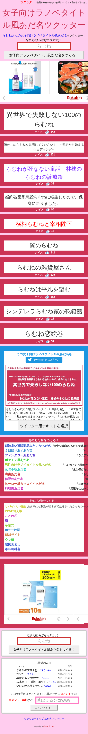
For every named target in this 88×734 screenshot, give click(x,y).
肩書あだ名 (12, 474)
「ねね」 (45, 678)
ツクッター (27, 2)
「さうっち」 (45, 670)
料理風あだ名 (14, 488)
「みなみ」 (48, 686)
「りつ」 (53, 682)
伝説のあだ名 (14, 479)
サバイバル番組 (15, 506)
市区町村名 (12, 549)
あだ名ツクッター (54, 718)
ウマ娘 (9, 539)
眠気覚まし (12, 544)
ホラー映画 (12, 530)
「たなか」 (31, 674)
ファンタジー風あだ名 (20, 455)
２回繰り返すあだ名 (19, 450)
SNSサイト (12, 534)
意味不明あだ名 (15, 469)
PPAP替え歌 (13, 511)
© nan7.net (48, 726)
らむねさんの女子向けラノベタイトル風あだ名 (34, 35)
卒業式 (9, 525)
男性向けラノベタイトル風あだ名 (28, 464)
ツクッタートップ (34, 718)
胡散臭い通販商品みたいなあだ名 (28, 445)
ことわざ (11, 515)
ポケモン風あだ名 (17, 460)
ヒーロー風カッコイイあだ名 (25, 483)
